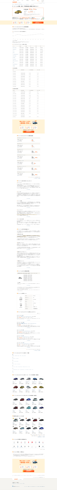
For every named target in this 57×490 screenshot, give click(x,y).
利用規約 (28, 486)
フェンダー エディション (22, 369)
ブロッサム (30, 369)
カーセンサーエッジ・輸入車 (22, 483)
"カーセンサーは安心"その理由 (32, 486)
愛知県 (18, 158)
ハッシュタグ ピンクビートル (15, 54)
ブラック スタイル (27, 369)
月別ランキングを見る (43, 434)
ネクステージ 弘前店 (21, 316)
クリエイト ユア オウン (16, 361)
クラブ (13, 62)
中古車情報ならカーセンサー (14, 483)
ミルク (13, 372)
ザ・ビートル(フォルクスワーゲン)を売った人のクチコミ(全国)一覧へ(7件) (33, 349)
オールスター (14, 57)
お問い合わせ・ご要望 (39, 486)
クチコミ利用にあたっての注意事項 (37, 178)
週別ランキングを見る (38, 434)
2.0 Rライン (22, 149)
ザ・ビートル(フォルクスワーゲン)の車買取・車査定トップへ (38, 477)
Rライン (22, 143)
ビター (18, 369)
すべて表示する (28, 189)
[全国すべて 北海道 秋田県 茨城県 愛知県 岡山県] (38, 313)
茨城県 (18, 152)
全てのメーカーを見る (43, 449)
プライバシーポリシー (25, 486)
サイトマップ (36, 486)
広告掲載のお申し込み (43, 486)
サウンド (13, 52)
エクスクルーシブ (14, 49)
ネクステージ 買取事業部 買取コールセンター (23, 323)
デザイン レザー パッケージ (23, 166)
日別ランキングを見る (33, 434)
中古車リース (18, 483)
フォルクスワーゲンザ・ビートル (28, 316)
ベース (32, 369)
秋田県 (18, 141)
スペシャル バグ (14, 59)
